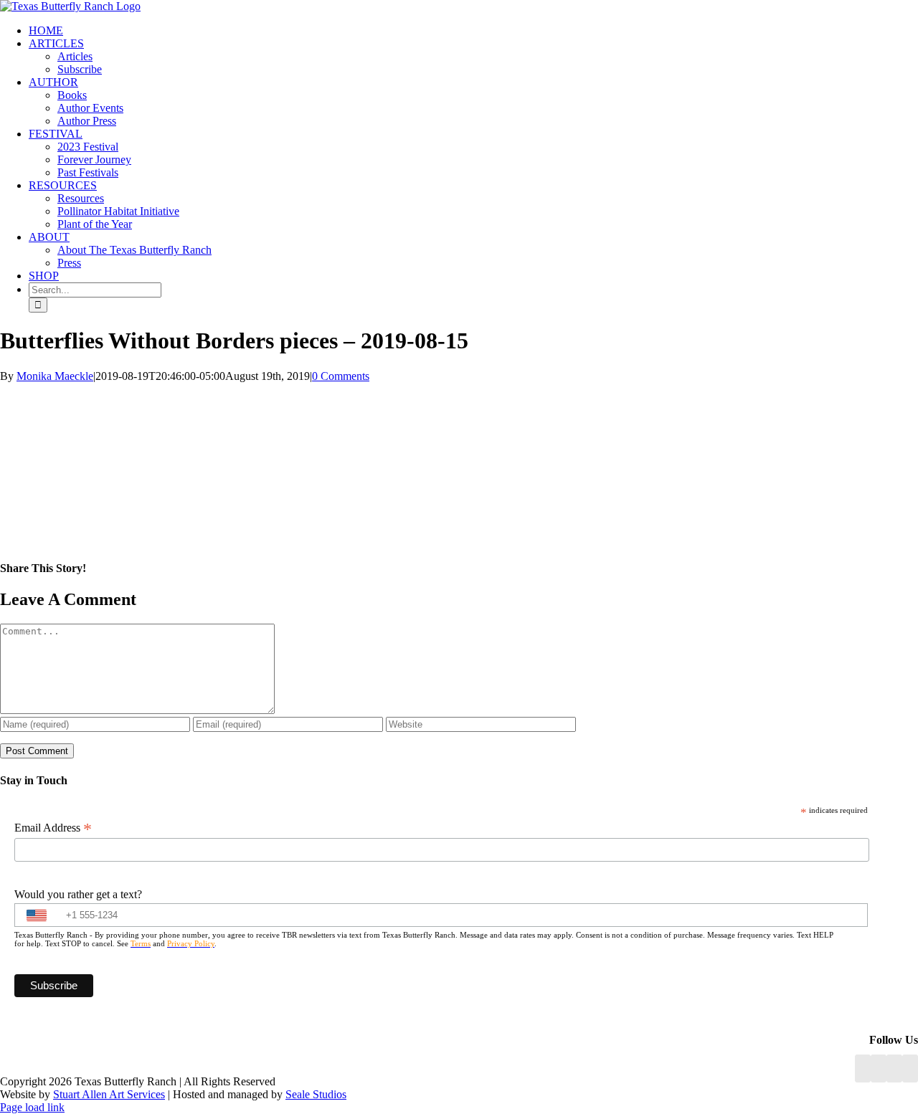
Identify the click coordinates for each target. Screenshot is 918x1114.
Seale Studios (315, 1094)
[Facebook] (863, 1068)
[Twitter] (910, 1068)
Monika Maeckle (54, 376)
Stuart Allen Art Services (109, 1094)
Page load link (32, 1107)
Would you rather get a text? (78, 894)
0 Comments (340, 376)
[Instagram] (894, 1068)
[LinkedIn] (878, 1068)
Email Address (53, 828)
